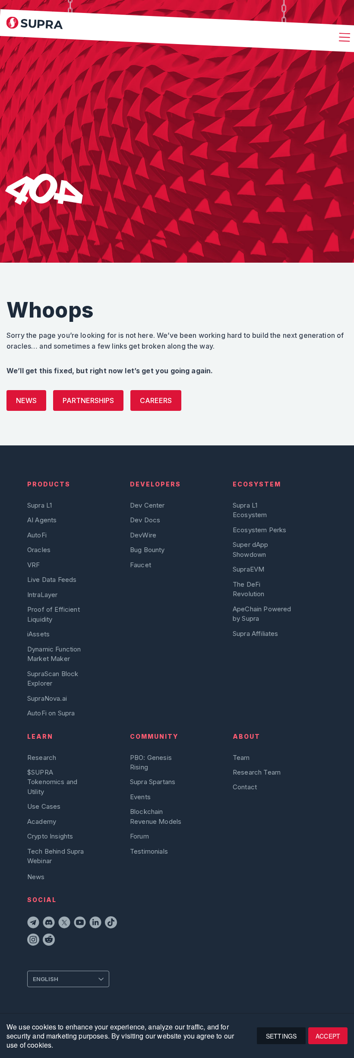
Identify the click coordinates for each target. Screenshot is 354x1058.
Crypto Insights (50, 836)
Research (41, 757)
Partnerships (88, 400)
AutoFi (37, 535)
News (26, 400)
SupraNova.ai (47, 698)
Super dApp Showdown (251, 549)
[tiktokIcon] (111, 923)
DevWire (143, 535)
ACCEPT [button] (328, 1036)
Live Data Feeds (51, 579)
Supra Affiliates (255, 633)
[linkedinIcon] (95, 923)
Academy (41, 821)
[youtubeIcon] (80, 923)
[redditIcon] (49, 941)
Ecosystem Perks (259, 530)
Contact (245, 787)
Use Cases (43, 806)
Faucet (140, 565)
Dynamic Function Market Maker (54, 654)
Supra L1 (39, 505)
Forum (139, 836)
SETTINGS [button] (281, 1036)
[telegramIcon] (33, 923)
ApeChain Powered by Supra (262, 614)
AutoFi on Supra (51, 713)
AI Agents (42, 520)
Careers (156, 400)
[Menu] (343, 38)
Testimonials (149, 851)
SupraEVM (248, 569)
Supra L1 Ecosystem (250, 510)
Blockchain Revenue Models (155, 816)
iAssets (38, 634)
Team (241, 757)
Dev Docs (145, 520)
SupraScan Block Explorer (52, 678)
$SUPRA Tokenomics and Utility (52, 782)
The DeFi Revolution (249, 589)
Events (140, 797)
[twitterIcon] (64, 923)
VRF (33, 565)
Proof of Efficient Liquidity (53, 614)
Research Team (257, 772)
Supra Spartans (152, 782)
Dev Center (147, 505)
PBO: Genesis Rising (151, 762)
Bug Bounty (147, 550)
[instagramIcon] (33, 941)
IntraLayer (42, 595)
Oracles (39, 550)
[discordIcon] (49, 923)
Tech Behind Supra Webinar (55, 856)
